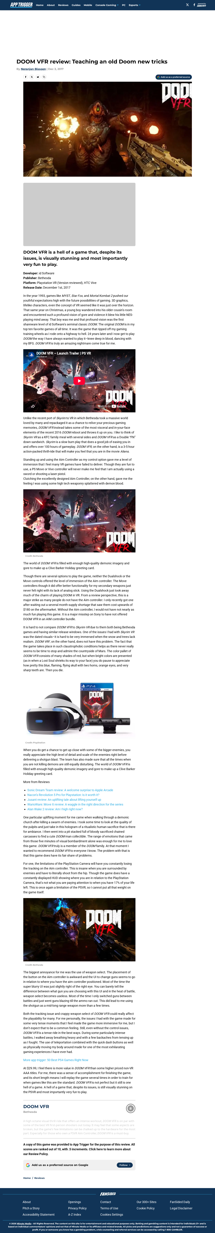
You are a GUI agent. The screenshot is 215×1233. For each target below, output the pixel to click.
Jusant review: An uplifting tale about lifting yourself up (64, 799)
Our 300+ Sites (146, 1202)
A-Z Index (74, 1214)
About (51, 5)
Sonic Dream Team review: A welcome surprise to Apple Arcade (70, 790)
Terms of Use (109, 1208)
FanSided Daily (180, 1202)
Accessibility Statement (39, 1214)
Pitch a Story (31, 1208)
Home (40, 5)
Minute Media (24, 1223)
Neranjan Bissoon (33, 69)
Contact (105, 1202)
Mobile (88, 5)
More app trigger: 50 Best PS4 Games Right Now (55, 1060)
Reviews (63, 5)
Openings (74, 1202)
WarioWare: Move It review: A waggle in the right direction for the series (75, 804)
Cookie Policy (146, 1208)
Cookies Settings (111, 1214)
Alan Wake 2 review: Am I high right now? (55, 809)
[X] (187, 4)
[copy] (44, 77)
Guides (76, 5)
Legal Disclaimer (181, 1208)
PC (123, 5)
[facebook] (194, 4)
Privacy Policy (77, 1208)
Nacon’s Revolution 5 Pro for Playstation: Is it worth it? (63, 795)
